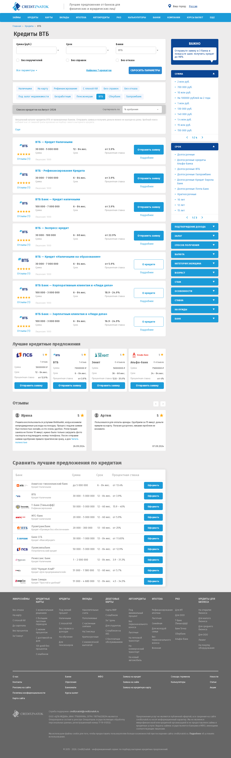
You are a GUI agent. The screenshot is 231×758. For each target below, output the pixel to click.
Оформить (153, 485)
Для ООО (180, 615)
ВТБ (120, 50)
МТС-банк (37, 515)
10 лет (181, 199)
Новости (214, 676)
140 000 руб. (184, 114)
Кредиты (33, 17)
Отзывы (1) (23, 158)
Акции (213, 687)
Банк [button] (178, 318)
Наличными (25, 88)
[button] (142, 109)
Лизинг (202, 640)
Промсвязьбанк (40, 547)
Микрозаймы (21, 599)
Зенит (96, 362)
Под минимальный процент (136, 613)
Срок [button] (178, 146)
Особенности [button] (183, 291)
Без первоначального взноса (138, 624)
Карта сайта (19, 698)
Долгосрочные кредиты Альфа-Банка (191, 161)
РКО (119, 17)
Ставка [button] (179, 300)
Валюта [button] (179, 254)
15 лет (181, 210)
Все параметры (25, 70)
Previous (155, 403)
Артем (106, 415)
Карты (49, 17)
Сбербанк (114, 96)
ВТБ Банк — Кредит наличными (57, 199)
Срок (69, 44)
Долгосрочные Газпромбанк (194, 174)
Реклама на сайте (22, 687)
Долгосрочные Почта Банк (193, 188)
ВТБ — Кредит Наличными (54, 142)
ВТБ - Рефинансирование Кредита (60, 170)
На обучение (66, 637)
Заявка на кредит (132, 676)
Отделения (70, 682)
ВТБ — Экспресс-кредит (52, 228)
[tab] (195, 74)
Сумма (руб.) (23, 44)
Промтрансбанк (40, 526)
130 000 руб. (184, 108)
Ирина (26, 415)
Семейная (157, 623)
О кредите (148, 264)
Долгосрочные (186, 154)
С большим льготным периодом (41, 621)
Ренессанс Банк (40, 558)
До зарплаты (19, 625)
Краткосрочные (186, 194)
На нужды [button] (181, 309)
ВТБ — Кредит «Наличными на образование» (68, 256)
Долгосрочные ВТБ (188, 169)
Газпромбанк (133, 96)
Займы (17, 17)
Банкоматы (70, 687)
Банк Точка (180, 628)
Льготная (157, 618)
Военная (156, 648)
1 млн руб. (183, 103)
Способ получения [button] (187, 245)
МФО (100, 676)
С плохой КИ (90, 88)
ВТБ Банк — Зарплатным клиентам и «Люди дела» (71, 314)
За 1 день (110, 620)
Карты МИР (111, 610)
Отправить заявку (149, 149)
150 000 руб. (184, 130)
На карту (43, 88)
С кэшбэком (112, 615)
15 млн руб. (184, 125)
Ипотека (81, 17)
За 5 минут (18, 636)
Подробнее (195, 733)
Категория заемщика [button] (188, 263)
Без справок (78, 60)
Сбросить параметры (145, 70)
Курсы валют (195, 17)
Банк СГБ (36, 537)
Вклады (64, 17)
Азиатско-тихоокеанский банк (49, 483)
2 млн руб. (183, 81)
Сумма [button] (179, 73)
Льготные (133, 632)
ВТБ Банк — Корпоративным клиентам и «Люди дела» (74, 285)
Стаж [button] (178, 282)
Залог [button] (178, 236)
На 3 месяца (88, 631)
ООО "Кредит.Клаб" (43, 568)
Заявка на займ (131, 682)
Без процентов (20, 630)
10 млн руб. (184, 92)
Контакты (17, 682)
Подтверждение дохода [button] (190, 226)
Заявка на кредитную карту (137, 687)
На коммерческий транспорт (136, 649)
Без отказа (127, 60)
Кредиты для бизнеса (207, 600)
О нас (15, 676)
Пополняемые (89, 618)
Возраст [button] (180, 272)
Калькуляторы (137, 17)
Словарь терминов (180, 676)
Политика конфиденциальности (29, 693)
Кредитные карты (43, 600)
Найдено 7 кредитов (99, 70)
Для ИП (179, 610)
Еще (212, 17)
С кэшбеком (42, 654)
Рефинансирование (65, 88)
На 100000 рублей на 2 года (193, 98)
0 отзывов (120, 362)
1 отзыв (44, 362)
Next (162, 403)
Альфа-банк (139, 362)
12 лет (181, 205)
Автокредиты (101, 17)
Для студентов (113, 625)
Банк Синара (38, 579)
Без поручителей (31, 60)
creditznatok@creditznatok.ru (84, 711)
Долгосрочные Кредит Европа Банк (195, 181)
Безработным (63, 96)
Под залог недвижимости (33, 96)
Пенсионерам (85, 96)
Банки (156, 17)
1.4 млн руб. (184, 119)
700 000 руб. (184, 87)
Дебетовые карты (112, 600)
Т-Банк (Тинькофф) (43, 505)
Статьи (213, 682)
